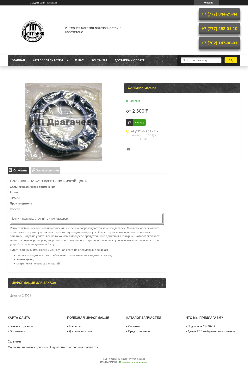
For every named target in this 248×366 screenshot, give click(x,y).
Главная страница (21, 326)
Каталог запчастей (48, 60)
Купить (139, 122)
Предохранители (139, 331)
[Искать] (231, 60)
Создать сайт (37, 2)
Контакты (99, 60)
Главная (18, 60)
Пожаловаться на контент (133, 362)
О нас (79, 60)
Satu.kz (141, 358)
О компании (17, 331)
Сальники (134, 326)
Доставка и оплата (130, 60)
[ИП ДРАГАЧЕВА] (33, 30)
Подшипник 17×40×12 (201, 326)
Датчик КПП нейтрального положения (212, 331)
